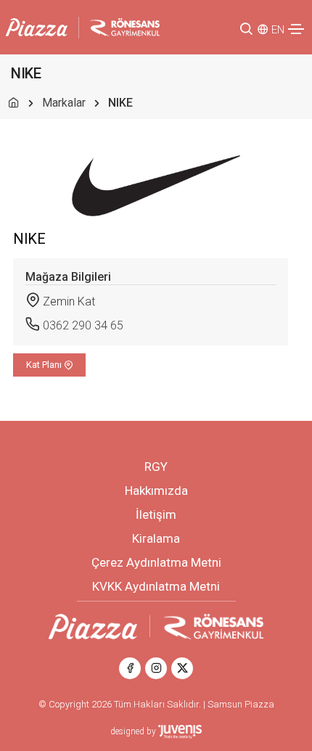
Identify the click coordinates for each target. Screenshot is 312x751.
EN (277, 29)
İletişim (156, 514)
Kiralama (156, 538)
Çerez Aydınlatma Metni (156, 562)
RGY (156, 466)
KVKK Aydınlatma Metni (156, 586)
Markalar (64, 103)
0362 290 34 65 (83, 325)
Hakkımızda (156, 490)
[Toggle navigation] (296, 29)
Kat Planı (45, 364)
